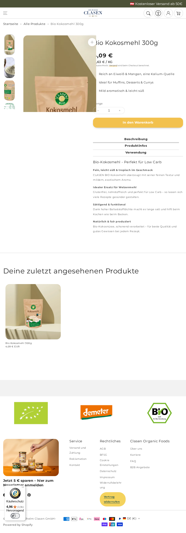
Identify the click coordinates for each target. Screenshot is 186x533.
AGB (103, 448)
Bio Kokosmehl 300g (67, 24)
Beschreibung (135, 139)
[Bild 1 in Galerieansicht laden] (9, 44)
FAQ (133, 461)
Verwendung (136, 152)
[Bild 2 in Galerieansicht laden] (9, 67)
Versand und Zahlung (77, 450)
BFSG (103, 454)
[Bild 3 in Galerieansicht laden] (9, 90)
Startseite (10, 24)
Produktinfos (136, 145)
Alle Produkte (34, 24)
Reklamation (78, 458)
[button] (5, 13)
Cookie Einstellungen (109, 463)
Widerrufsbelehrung (111, 485)
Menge (98, 103)
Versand (113, 65)
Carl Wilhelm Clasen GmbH (35, 518)
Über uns (136, 448)
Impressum (107, 477)
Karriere (135, 454)
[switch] (15, 515)
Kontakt (74, 465)
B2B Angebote (140, 467)
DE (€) (131, 518)
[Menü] (23, 488)
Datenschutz (108, 471)
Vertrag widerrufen (112, 499)
